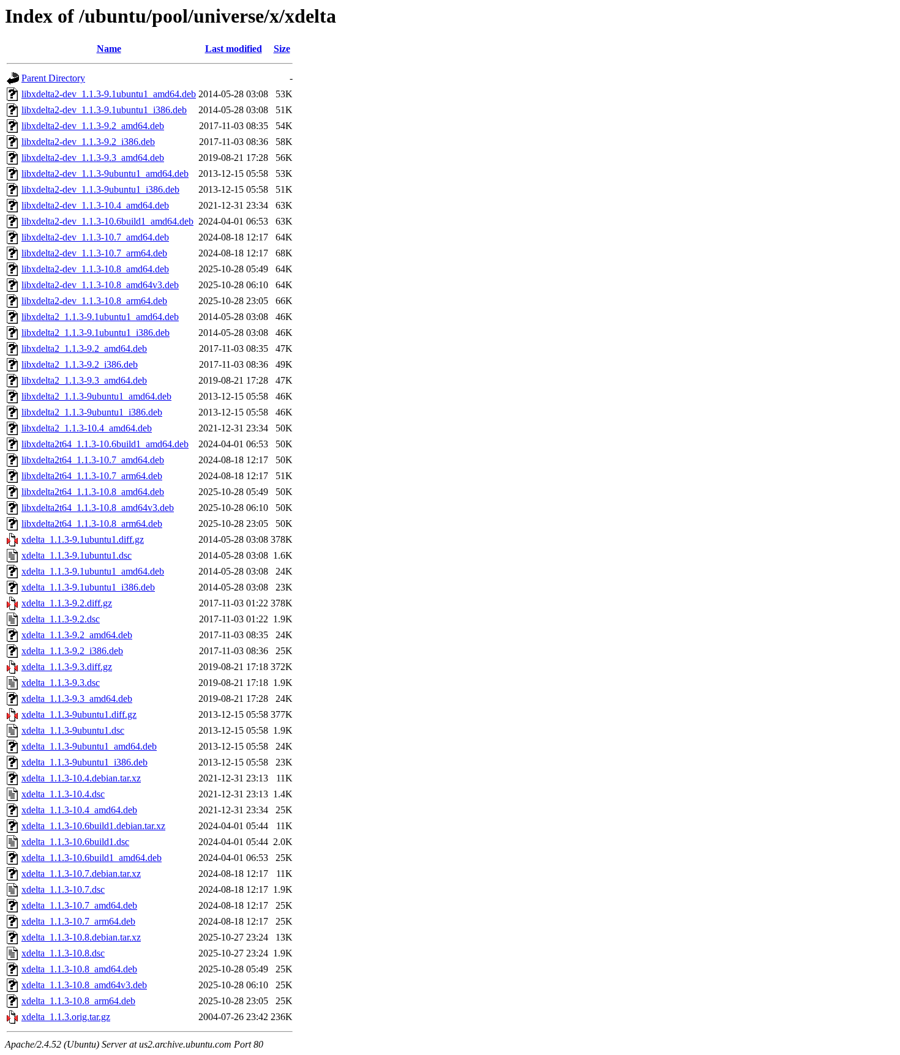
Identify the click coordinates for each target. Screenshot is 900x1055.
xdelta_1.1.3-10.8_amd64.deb (79, 969)
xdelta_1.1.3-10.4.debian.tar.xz (81, 778)
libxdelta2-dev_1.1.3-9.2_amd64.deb (92, 126)
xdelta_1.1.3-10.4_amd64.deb (79, 810)
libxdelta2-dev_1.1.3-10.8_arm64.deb (94, 301)
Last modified (233, 48)
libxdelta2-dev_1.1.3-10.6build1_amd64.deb (107, 221)
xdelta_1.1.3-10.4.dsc (63, 794)
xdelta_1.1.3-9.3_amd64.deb (76, 698)
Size (282, 48)
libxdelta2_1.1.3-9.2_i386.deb (79, 364)
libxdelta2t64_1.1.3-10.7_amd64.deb (92, 460)
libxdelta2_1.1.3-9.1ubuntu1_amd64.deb (100, 316)
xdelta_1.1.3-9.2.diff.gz (66, 603)
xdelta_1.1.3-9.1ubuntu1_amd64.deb (92, 571)
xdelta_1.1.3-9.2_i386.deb (72, 651)
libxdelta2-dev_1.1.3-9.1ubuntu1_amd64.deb (108, 94)
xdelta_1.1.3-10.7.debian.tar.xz (81, 873)
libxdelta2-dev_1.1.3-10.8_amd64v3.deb (100, 285)
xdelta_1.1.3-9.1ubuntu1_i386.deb (88, 587)
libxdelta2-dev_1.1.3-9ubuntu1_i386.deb (100, 189)
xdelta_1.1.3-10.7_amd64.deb (79, 905)
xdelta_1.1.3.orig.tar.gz (65, 1017)
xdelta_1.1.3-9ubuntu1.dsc (72, 730)
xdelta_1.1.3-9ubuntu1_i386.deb (84, 762)
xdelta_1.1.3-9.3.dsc (60, 682)
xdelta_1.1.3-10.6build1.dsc (75, 842)
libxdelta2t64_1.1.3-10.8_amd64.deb (92, 491)
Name (109, 48)
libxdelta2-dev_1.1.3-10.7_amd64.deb (95, 237)
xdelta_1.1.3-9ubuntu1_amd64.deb (89, 746)
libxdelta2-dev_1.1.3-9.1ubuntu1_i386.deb (104, 110)
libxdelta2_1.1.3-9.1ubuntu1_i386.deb (95, 332)
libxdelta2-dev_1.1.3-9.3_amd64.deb (92, 157)
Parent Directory (53, 78)
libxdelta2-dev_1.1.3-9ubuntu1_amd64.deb (105, 173)
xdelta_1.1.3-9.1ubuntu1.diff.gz (82, 539)
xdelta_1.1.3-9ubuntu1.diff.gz (79, 714)
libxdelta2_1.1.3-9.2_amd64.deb (84, 348)
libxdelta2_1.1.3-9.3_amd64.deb (84, 380)
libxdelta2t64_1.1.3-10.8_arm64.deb (91, 523)
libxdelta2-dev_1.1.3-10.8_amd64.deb (95, 269)
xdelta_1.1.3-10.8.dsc (63, 953)
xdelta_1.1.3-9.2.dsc (60, 619)
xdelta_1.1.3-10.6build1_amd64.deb (91, 857)
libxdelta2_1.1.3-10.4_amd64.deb (86, 428)
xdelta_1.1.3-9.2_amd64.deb (76, 635)
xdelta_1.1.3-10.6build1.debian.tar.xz (93, 826)
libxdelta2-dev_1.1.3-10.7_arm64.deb (94, 253)
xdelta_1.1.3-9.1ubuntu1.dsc (76, 555)
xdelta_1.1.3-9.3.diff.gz (66, 667)
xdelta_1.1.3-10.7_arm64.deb (78, 921)
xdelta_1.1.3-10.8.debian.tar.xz (81, 937)
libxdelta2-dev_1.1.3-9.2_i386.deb (88, 141)
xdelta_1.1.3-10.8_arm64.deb (78, 1001)
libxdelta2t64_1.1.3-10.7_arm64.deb (91, 476)
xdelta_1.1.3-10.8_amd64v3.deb (84, 985)
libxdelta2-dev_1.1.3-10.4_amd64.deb (95, 205)
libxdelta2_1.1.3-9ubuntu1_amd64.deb (96, 396)
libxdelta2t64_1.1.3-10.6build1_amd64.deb (105, 444)
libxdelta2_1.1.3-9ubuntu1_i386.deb (91, 412)
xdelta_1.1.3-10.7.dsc (63, 889)
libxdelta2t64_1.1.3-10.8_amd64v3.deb (97, 507)
